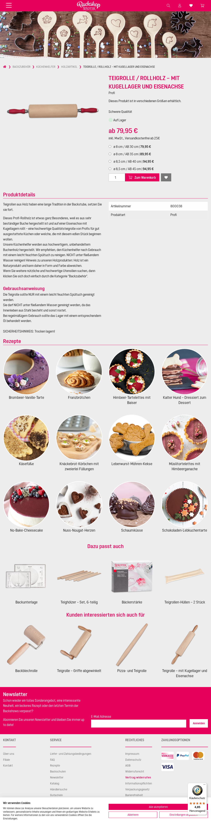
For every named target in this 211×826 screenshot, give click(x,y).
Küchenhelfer (45, 66)
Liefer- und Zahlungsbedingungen (70, 753)
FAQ (52, 759)
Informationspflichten (138, 783)
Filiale (6, 759)
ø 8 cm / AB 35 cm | (132, 154)
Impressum (132, 753)
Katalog (54, 783)
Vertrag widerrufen (138, 777)
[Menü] (204, 785)
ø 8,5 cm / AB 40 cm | (133, 161)
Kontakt (8, 765)
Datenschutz (133, 759)
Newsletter (56, 777)
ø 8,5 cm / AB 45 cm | (133, 169)
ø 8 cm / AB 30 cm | (132, 146)
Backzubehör (21, 66)
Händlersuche (58, 789)
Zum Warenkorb (145, 177)
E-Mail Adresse (101, 716)
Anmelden (199, 723)
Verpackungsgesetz (137, 789)
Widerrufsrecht (134, 771)
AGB (127, 765)
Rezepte (55, 765)
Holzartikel (69, 66)
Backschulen (58, 771)
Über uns (8, 753)
